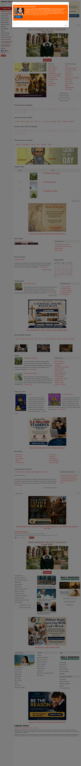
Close (66, 25)
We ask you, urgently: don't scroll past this (24, 6)
